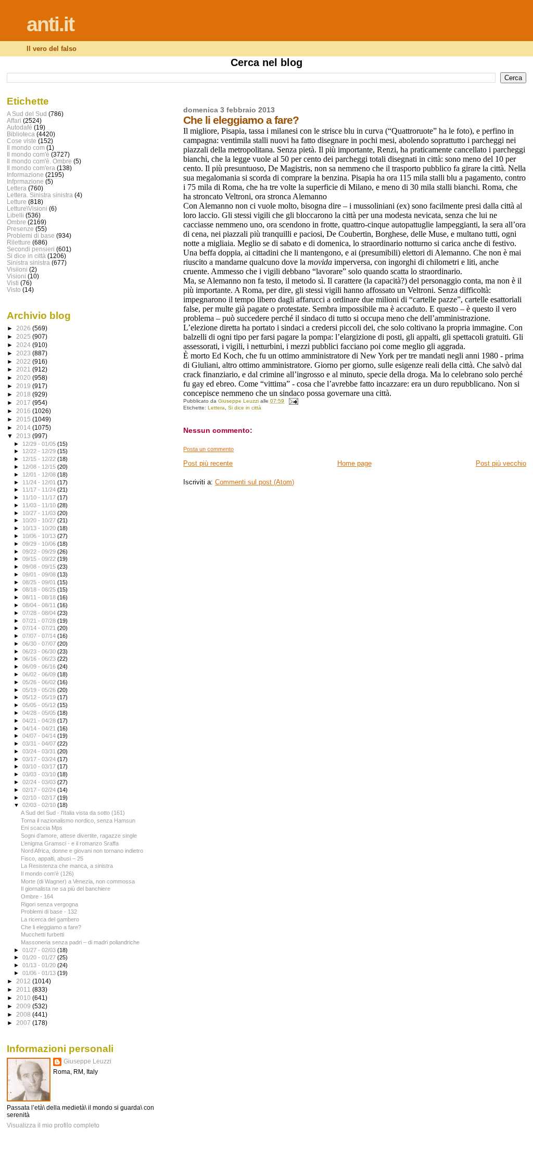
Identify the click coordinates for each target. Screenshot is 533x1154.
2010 (24, 997)
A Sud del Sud (27, 113)
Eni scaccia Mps (41, 828)
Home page (354, 463)
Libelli (15, 215)
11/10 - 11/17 (39, 497)
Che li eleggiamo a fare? (51, 927)
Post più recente (208, 463)
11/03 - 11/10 (39, 505)
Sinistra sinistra (28, 262)
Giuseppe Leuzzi (87, 1061)
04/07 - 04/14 (39, 736)
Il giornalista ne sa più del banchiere (65, 889)
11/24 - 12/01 (39, 482)
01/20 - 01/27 (39, 957)
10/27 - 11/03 (39, 513)
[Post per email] (292, 401)
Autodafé (19, 127)
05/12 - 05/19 (39, 697)
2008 (24, 1014)
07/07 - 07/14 (39, 636)
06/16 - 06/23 (39, 659)
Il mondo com (26, 147)
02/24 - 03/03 (39, 782)
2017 (24, 402)
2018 (24, 394)
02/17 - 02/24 (39, 790)
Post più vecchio (501, 463)
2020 (24, 377)
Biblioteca (21, 134)
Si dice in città (244, 408)
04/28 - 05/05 (39, 713)
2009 (24, 1006)
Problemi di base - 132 (49, 911)
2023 (24, 353)
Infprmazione (25, 181)
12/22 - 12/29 (39, 451)
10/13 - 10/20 (39, 528)
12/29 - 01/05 (39, 444)
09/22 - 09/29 (39, 551)
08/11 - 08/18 (39, 597)
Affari (14, 120)
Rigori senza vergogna (49, 904)
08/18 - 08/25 (39, 589)
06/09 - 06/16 (39, 666)
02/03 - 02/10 (39, 805)
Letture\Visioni (27, 208)
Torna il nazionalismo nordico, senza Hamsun (78, 820)
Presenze (20, 228)
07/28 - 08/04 (39, 613)
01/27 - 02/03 (39, 950)
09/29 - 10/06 (39, 544)
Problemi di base (31, 235)
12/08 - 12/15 (39, 467)
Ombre (16, 222)
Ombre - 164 (37, 896)
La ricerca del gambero (50, 919)
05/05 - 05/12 (39, 705)
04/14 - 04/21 (39, 728)
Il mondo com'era (31, 167)
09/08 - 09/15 (39, 566)
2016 (24, 410)
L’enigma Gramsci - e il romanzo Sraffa (70, 843)
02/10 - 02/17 (39, 797)
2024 (24, 344)
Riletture (19, 242)
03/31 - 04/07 (39, 743)
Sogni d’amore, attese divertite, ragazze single (79, 835)
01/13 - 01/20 (39, 965)
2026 (24, 328)
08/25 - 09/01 (39, 582)
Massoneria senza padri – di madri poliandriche (80, 942)
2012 (24, 981)
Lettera (216, 408)
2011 (24, 989)
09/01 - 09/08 (39, 574)
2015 (24, 419)
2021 (24, 369)
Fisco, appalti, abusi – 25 (52, 858)
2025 (24, 336)
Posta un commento (208, 449)
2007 (24, 1022)
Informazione (25, 174)
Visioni (16, 276)
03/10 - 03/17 (39, 766)
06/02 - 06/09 (39, 674)
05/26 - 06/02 (39, 682)
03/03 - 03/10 (39, 774)
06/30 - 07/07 (39, 643)
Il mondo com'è (28, 154)
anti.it (50, 24)
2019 (24, 385)
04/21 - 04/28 (39, 720)
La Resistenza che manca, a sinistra (67, 866)
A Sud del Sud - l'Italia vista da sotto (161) (73, 813)
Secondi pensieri (31, 249)
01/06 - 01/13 (39, 973)
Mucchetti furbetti (42, 934)
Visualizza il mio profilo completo (53, 1125)
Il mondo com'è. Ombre (39, 161)
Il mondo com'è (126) (47, 873)
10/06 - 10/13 (39, 536)
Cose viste (21, 140)
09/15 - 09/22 (39, 559)
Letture (17, 201)
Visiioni (17, 269)
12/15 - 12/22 (39, 459)
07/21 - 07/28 (39, 621)
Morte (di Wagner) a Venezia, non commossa (78, 881)
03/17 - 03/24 (39, 759)
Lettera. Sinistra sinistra (40, 194)
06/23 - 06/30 (39, 651)
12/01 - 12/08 (39, 474)
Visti (13, 282)
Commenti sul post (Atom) (254, 482)
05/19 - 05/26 (39, 690)
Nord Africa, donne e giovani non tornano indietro (82, 851)
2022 (24, 361)
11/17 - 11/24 (39, 489)
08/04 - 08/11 (39, 605)
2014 (24, 427)
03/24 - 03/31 (39, 751)
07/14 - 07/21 (39, 628)
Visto (14, 289)
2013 (24, 435)
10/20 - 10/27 (39, 520)
